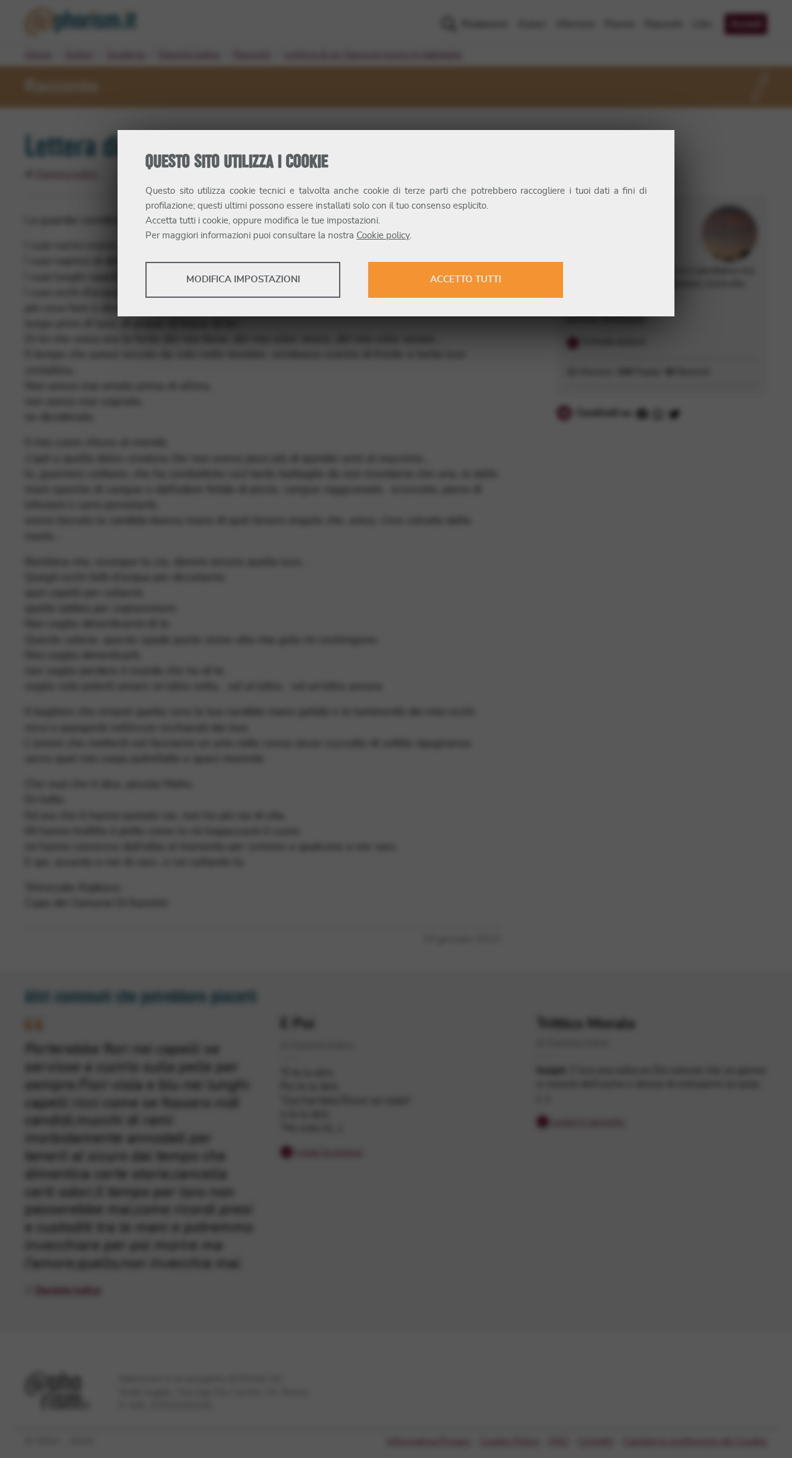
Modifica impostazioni (243, 279)
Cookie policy (383, 235)
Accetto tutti (465, 279)
